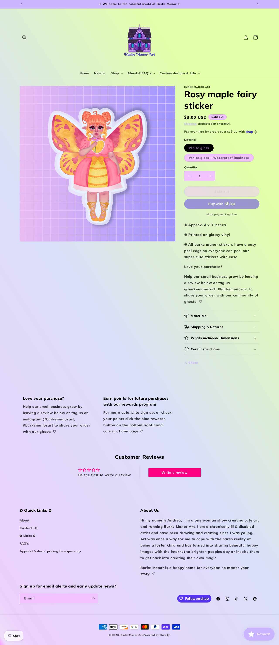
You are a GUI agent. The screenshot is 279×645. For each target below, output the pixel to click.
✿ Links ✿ (28, 536)
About (25, 520)
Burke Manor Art (132, 635)
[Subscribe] (93, 598)
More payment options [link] (221, 214)
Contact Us (28, 528)
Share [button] (193, 363)
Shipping (190, 123)
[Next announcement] (258, 4)
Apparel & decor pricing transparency (50, 551)
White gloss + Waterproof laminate (221, 159)
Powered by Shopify (156, 635)
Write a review (174, 472)
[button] (24, 37)
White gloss (201, 149)
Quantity (190, 167)
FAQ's (24, 543)
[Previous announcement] (21, 4)
